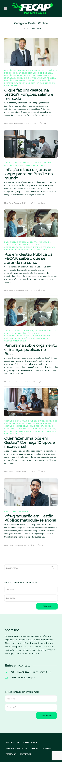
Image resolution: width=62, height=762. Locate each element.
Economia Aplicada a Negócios (33, 162)
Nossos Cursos (30, 743)
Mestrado (11, 754)
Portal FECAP (12, 743)
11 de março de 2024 (21, 382)
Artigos (9, 162)
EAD (6, 242)
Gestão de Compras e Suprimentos (24, 70)
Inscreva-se (25, 754)
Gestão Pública (13, 165)
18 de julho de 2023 (20, 471)
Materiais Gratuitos (16, 748)
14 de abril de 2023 (20, 545)
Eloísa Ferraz (8, 123)
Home (23, 28)
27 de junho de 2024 (21, 290)
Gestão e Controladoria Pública (36, 78)
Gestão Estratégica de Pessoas (22, 80)
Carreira (47, 748)
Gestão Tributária (35, 165)
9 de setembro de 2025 (21, 123)
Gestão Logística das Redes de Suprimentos (30, 431)
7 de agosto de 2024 (20, 203)
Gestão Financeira (44, 428)
